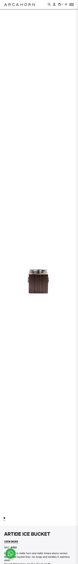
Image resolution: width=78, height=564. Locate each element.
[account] (54, 4)
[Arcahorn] (19, 4)
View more (11, 541)
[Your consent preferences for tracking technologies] (6, 557)
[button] (4, 518)
